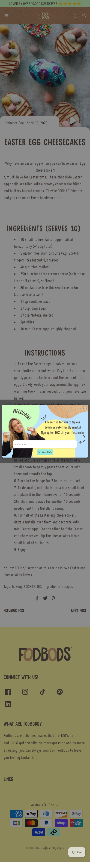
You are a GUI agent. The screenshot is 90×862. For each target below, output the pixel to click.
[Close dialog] (85, 407)
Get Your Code (45, 451)
